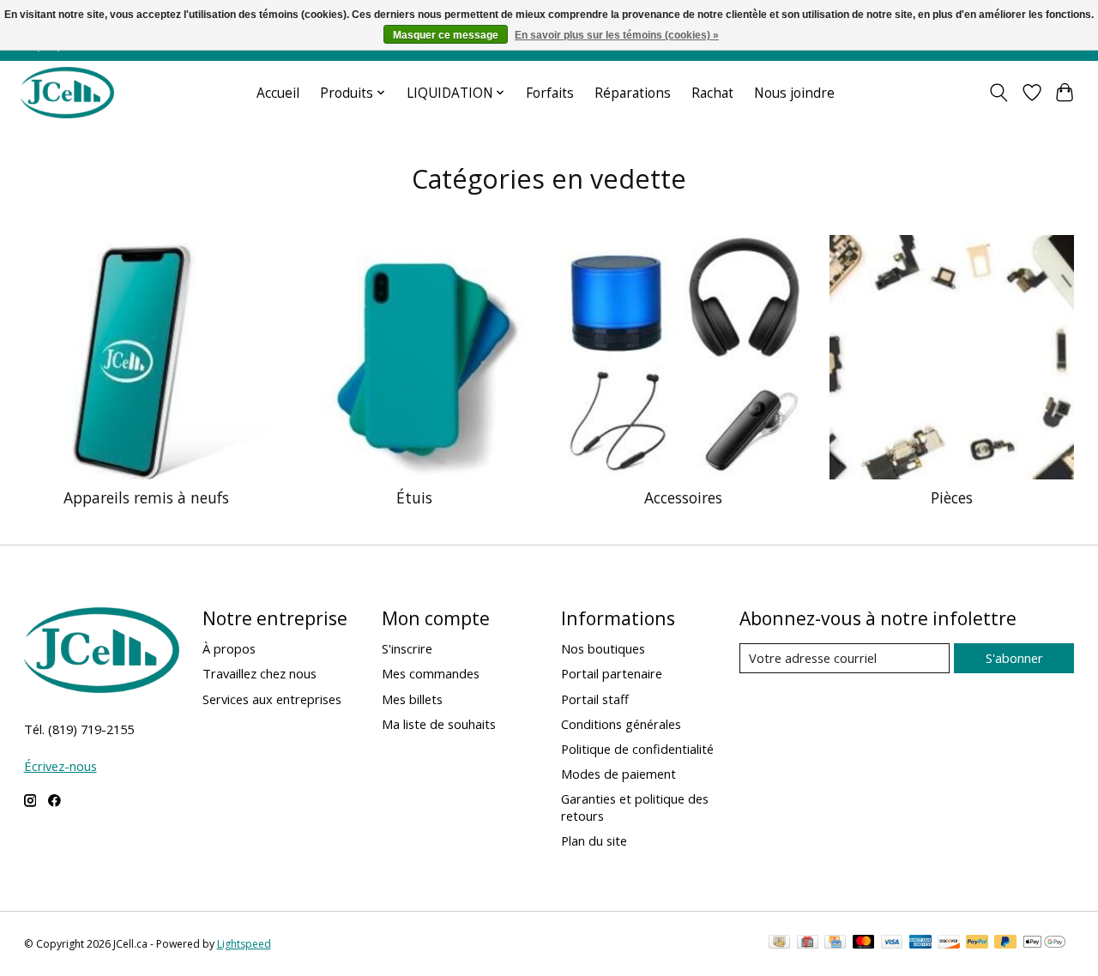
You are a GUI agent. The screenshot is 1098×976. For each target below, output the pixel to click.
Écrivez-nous (60, 765)
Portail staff (595, 699)
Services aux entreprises (271, 699)
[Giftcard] (807, 943)
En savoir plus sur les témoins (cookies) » (617, 35)
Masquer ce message (445, 35)
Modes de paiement (618, 773)
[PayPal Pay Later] (1005, 943)
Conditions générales (621, 723)
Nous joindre (794, 93)
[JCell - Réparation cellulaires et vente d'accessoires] (67, 92)
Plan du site (594, 840)
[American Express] (920, 943)
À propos (229, 648)
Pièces (952, 497)
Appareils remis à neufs (146, 497)
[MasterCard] (864, 943)
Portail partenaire (611, 673)
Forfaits (550, 93)
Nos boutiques (603, 648)
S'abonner (1014, 657)
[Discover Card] (949, 943)
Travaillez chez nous (259, 673)
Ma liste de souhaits (439, 723)
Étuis (414, 497)
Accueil (277, 93)
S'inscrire (407, 648)
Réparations (632, 93)
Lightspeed (244, 944)
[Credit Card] (835, 943)
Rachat (712, 93)
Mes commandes (431, 673)
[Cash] (779, 943)
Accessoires (683, 497)
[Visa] (892, 943)
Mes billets (412, 699)
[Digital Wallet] (1044, 943)
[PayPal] (977, 943)
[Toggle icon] (998, 92)
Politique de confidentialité (637, 748)
